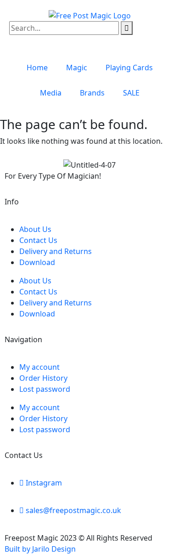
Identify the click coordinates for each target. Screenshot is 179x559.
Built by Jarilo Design (40, 549)
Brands (92, 93)
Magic (76, 67)
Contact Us (38, 240)
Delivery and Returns (55, 251)
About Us (35, 229)
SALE (131, 93)
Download (37, 262)
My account (39, 367)
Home (37, 67)
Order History (43, 378)
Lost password (44, 389)
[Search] (127, 28)
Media (51, 93)
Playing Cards (129, 67)
